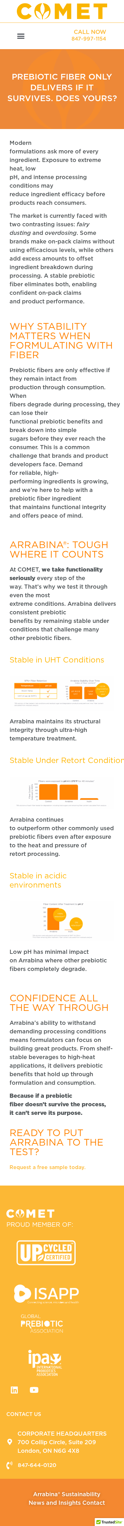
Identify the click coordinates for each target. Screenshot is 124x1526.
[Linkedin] (14, 1390)
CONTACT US (23, 1414)
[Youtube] (34, 1390)
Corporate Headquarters (62, 1433)
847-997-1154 (89, 39)
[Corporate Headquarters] (9, 1442)
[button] (21, 36)
